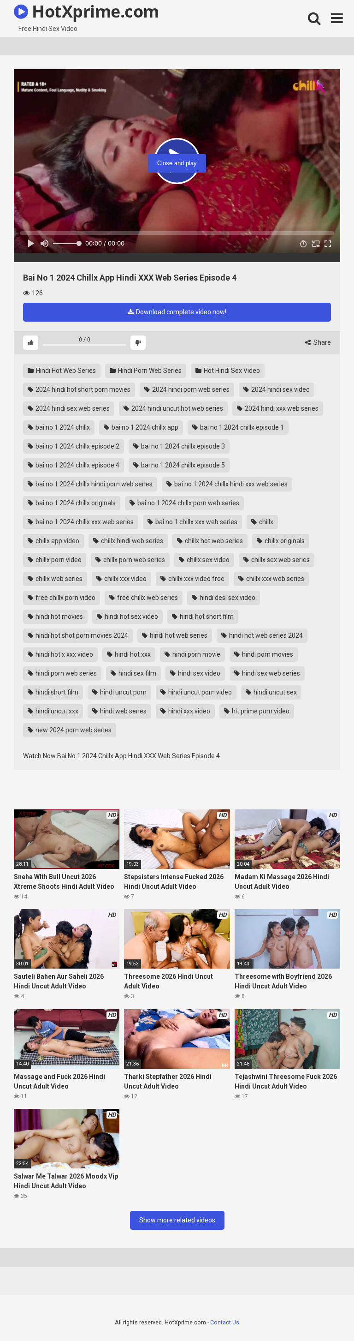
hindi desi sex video (226, 597)
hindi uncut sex (274, 692)
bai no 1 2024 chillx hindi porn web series (93, 484)
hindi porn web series (65, 673)
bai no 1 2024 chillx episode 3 (182, 446)
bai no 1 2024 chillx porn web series (187, 503)
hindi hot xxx (132, 654)
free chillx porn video (64, 597)
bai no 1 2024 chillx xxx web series (84, 522)
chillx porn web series (133, 559)
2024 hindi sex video (280, 389)
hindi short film (56, 692)
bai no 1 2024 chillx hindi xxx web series (230, 484)
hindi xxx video (188, 711)
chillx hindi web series (131, 541)
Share (321, 342)
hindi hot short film (206, 616)
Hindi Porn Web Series (149, 370)
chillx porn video (58, 559)
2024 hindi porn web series (190, 389)
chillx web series (58, 578)
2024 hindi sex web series (72, 408)
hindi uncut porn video (199, 692)
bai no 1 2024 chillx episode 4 (76, 465)
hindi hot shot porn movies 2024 (81, 635)
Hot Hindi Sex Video (231, 370)
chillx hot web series (213, 541)
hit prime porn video (259, 711)
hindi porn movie (195, 654)
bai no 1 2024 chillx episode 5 (182, 465)
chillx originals (284, 541)
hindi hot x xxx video (63, 654)
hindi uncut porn (123, 692)
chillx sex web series (280, 559)
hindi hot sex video (130, 616)
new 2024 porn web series (73, 730)
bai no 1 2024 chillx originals (75, 503)
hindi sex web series (270, 673)
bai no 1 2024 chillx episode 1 (241, 427)
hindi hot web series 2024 (265, 635)
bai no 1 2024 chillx (62, 427)
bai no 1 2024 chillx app (144, 427)
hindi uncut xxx (56, 711)
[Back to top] (323, 1313)
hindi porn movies (267, 654)
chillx (265, 522)
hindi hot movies (58, 616)
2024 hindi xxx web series (281, 408)
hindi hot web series (177, 635)
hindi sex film (136, 673)
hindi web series (123, 711)
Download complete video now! (180, 312)
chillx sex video (207, 559)
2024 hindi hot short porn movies (82, 389)
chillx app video (56, 541)
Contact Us (224, 1322)
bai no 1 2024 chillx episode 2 (76, 446)
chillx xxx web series (274, 578)
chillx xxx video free (195, 578)
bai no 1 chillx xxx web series (195, 522)
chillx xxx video (125, 578)
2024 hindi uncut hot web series (176, 408)
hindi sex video (198, 673)
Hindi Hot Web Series (65, 370)
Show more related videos (177, 1220)
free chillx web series (147, 597)
